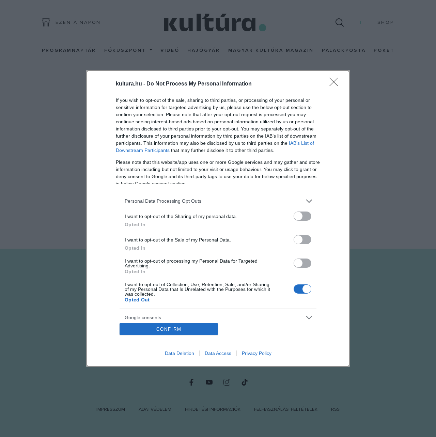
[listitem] (218, 201)
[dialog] (218, 218)
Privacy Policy (256, 353)
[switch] (302, 216)
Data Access (218, 353)
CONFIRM (169, 329)
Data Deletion (179, 353)
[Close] (335, 84)
